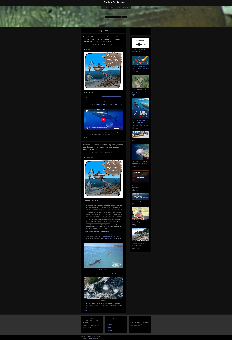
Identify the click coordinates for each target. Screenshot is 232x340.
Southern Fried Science (115, 2)
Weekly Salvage (89, 49)
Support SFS (125, 7)
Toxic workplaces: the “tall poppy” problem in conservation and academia (140, 68)
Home (105, 7)
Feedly (93, 325)
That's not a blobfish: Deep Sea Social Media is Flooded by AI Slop (140, 163)
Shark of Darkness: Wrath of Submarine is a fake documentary (139, 185)
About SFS (111, 7)
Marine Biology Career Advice (139, 201)
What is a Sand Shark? (137, 139)
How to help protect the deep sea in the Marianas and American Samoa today (139, 243)
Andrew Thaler (109, 44)
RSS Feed (93, 318)
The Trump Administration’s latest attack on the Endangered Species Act (140, 91)
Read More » (87, 138)
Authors (118, 7)
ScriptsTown (95, 338)
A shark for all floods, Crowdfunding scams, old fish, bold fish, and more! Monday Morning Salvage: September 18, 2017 (103, 147)
